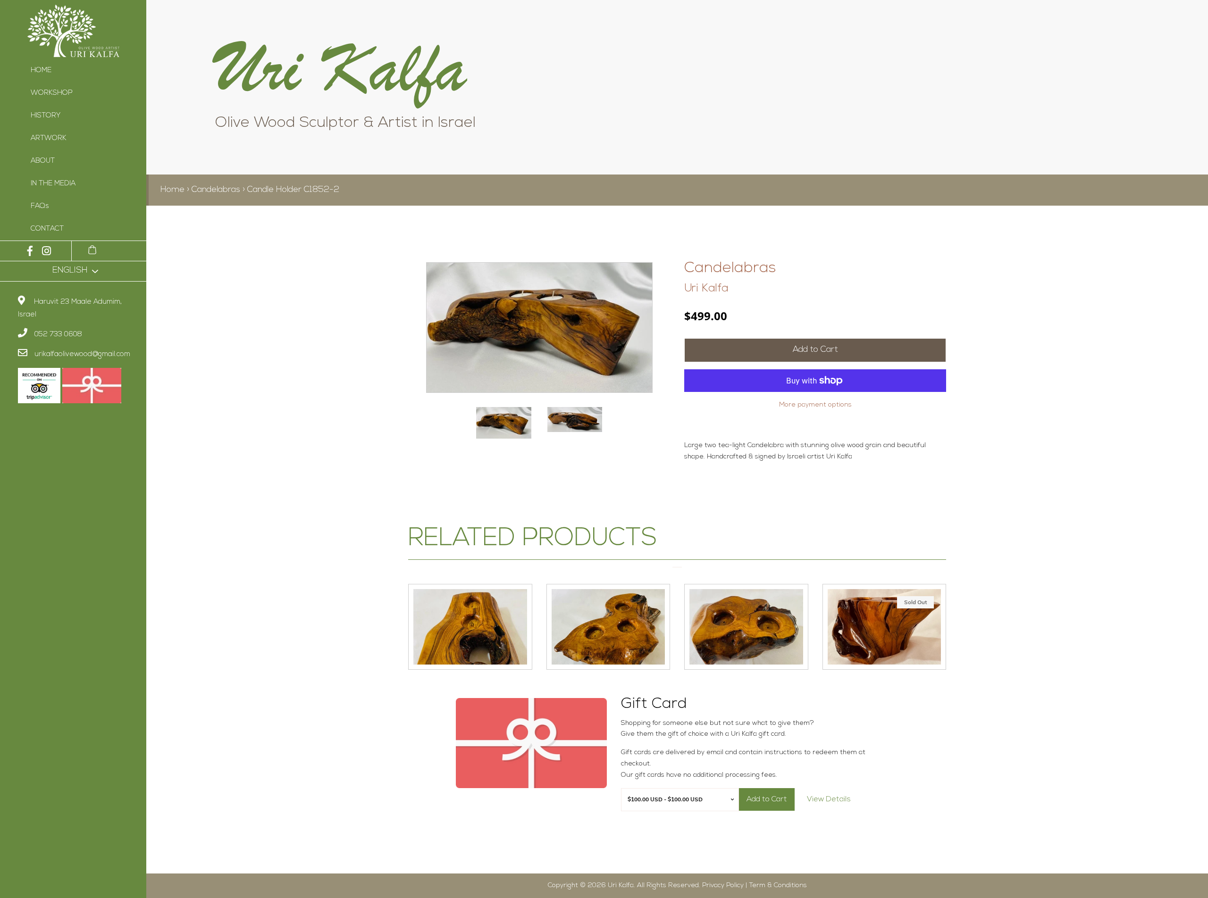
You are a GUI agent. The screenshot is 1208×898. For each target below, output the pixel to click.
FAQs (40, 206)
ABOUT (43, 161)
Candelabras (216, 190)
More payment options (815, 404)
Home (172, 190)
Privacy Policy (723, 885)
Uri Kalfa (706, 288)
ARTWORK (49, 138)
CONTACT (47, 229)
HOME (41, 70)
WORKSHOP (52, 93)
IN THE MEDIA (53, 183)
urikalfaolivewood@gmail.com (82, 354)
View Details (829, 799)
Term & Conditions (778, 885)
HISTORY (45, 115)
